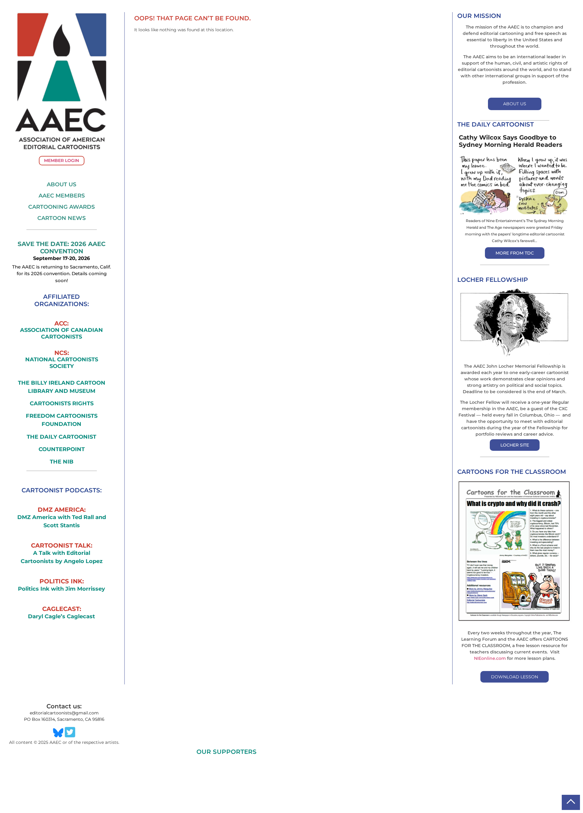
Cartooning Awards (61, 207)
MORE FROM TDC (515, 253)
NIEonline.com (490, 658)
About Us (61, 184)
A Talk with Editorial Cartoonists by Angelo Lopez (62, 557)
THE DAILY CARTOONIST (61, 436)
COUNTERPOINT (62, 449)
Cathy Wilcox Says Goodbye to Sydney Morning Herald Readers (510, 141)
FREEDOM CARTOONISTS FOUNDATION (61, 420)
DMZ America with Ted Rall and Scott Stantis (61, 521)
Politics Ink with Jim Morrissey (61, 588)
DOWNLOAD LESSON (514, 677)
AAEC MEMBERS (62, 195)
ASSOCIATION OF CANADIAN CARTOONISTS (61, 333)
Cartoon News (61, 218)
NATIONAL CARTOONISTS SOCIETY (61, 362)
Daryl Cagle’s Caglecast (61, 616)
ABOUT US (514, 103)
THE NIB (61, 461)
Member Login (61, 160)
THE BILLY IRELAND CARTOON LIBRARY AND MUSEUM (61, 387)
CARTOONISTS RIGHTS (62, 403)
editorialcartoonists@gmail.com (64, 713)
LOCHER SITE (514, 445)
